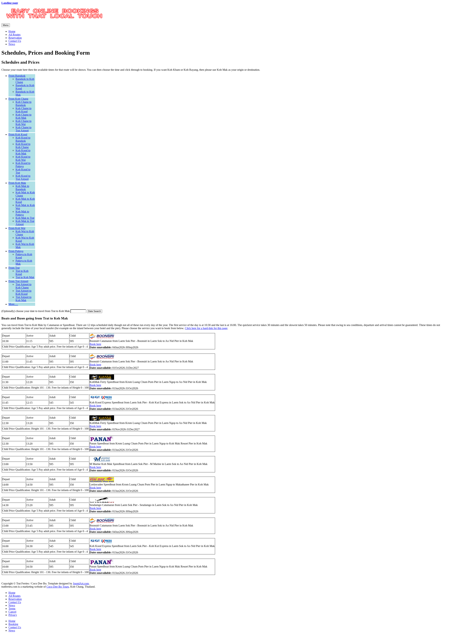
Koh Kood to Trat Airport (23, 177)
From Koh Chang (18, 98)
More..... (13, 304)
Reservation (15, 37)
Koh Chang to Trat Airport (23, 129)
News (11, 44)
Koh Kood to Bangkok (23, 139)
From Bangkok (16, 75)
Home (11, 31)
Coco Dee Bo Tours (57, 586)
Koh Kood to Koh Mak (23, 152)
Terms (11, 608)
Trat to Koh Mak (25, 277)
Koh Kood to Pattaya (23, 165)
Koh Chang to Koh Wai (23, 123)
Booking (13, 624)
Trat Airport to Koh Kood (23, 292)
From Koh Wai (16, 228)
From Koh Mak (17, 182)
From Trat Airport (18, 281)
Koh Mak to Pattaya (22, 213)
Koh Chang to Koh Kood (23, 110)
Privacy (12, 614)
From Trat (14, 267)
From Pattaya (15, 251)
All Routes (14, 34)
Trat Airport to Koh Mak (23, 299)
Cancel (12, 611)
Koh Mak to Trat (25, 217)
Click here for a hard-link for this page (206, 328)
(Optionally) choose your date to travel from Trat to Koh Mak (35, 311)
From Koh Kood (17, 134)
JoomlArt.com (81, 583)
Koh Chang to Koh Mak (23, 116)
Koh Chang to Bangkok (23, 103)
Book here (95, 344)
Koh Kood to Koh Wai (23, 158)
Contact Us (14, 40)
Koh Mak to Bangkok (22, 188)
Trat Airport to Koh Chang (23, 286)
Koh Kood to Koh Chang (23, 145)
